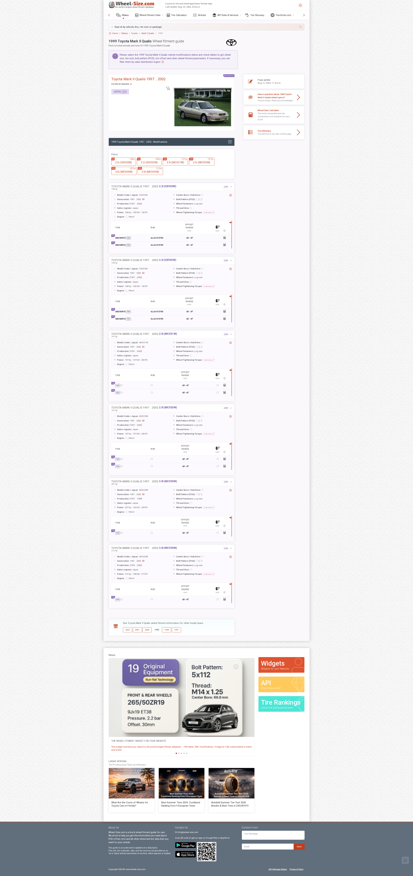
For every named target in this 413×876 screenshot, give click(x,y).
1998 (166, 630)
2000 (147, 630)
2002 (127, 630)
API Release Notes (277, 869)
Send (299, 846)
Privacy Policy (296, 869)
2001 (137, 630)
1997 (176, 630)
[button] (206, 27)
